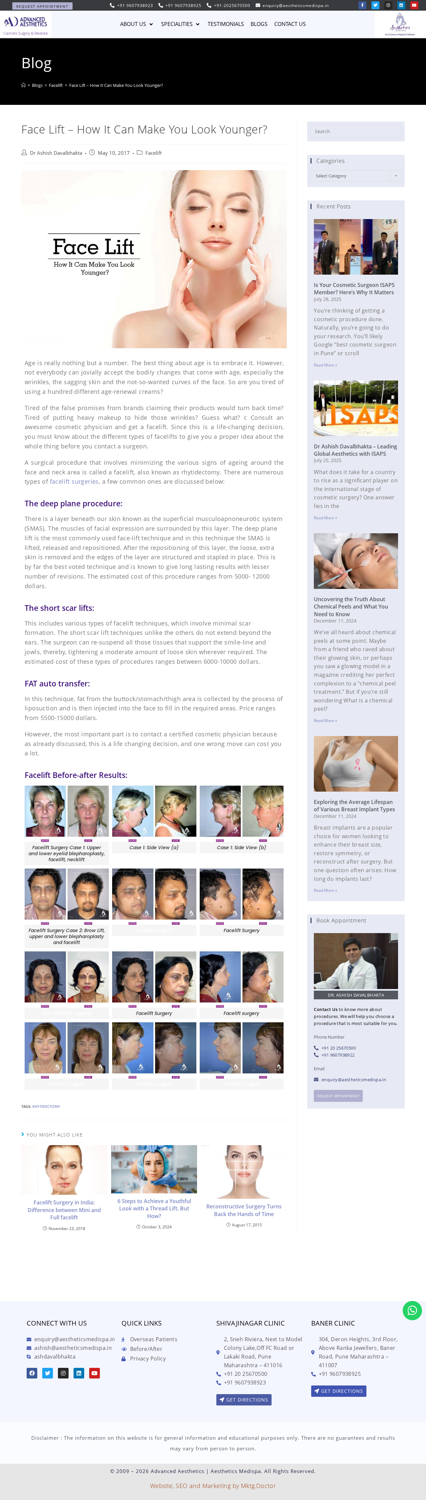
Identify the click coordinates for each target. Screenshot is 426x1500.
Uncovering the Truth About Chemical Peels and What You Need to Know (351, 607)
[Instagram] (388, 5)
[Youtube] (414, 5)
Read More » (325, 365)
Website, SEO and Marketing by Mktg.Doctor (213, 1486)
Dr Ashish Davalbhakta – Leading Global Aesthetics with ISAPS (355, 450)
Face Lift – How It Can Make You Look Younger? (116, 85)
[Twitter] (375, 5)
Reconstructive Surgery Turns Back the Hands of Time (244, 1210)
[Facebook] (32, 1373)
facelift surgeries (74, 481)
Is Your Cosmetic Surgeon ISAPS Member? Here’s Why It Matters (354, 288)
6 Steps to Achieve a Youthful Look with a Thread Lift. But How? (154, 1208)
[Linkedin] (401, 5)
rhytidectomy (46, 1106)
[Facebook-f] (362, 5)
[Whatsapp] (412, 1310)
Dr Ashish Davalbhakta (56, 153)
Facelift (153, 153)
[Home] (23, 85)
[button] (42, 6)
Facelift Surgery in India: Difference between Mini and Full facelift (64, 1210)
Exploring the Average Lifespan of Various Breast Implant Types (354, 805)
